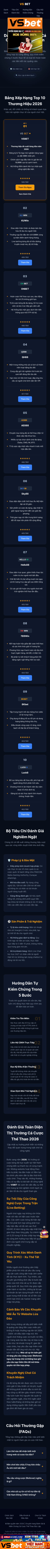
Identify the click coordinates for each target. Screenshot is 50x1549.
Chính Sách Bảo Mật (9, 1516)
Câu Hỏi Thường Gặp (40, 13)
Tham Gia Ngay (25, 187)
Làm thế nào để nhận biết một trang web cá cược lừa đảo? (21, 1453)
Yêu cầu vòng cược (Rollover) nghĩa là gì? (24, 1480)
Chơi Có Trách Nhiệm (40, 1516)
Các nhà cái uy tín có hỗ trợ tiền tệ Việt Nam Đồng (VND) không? (23, 1493)
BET (25, 4)
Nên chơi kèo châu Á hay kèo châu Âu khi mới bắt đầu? (23, 1466)
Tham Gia (25, 262)
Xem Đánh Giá (25, 194)
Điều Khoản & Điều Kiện (25, 1516)
